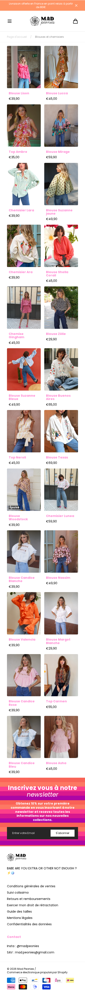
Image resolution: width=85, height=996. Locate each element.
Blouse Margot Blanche (58, 641)
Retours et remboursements (28, 899)
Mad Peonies (25, 969)
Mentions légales (19, 918)
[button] (9, 21)
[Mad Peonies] (42, 21)
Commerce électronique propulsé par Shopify (37, 972)
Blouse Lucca (57, 93)
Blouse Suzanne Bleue (22, 397)
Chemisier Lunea (60, 516)
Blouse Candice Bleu (22, 765)
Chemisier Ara (20, 272)
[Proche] (76, 5)
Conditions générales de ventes (31, 886)
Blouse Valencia (22, 639)
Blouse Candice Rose (22, 703)
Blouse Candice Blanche (22, 579)
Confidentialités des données (29, 924)
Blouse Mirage (58, 151)
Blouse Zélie (56, 334)
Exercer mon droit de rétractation (32, 905)
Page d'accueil (17, 37)
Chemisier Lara (21, 210)
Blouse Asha (56, 763)
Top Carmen (56, 701)
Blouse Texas (57, 457)
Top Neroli (17, 457)
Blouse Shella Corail (57, 274)
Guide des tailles (19, 911)
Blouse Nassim (58, 577)
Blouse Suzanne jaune (59, 212)
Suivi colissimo (18, 892)
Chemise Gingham (16, 335)
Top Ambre (18, 151)
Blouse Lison (19, 93)
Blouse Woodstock (18, 517)
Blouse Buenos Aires (58, 397)
